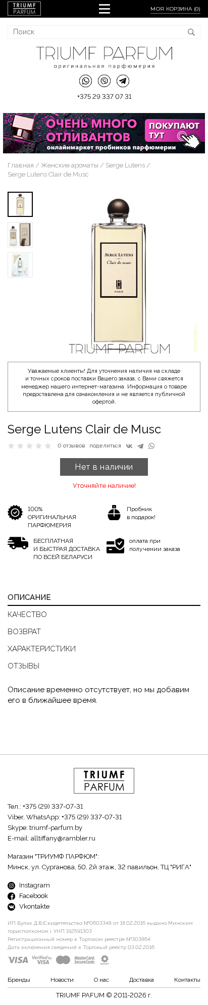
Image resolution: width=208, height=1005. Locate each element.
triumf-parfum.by (55, 827)
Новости (62, 979)
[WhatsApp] (151, 446)
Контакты (187, 979)
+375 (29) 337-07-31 (53, 806)
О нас (101, 979)
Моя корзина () (175, 9)
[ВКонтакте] (129, 446)
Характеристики (42, 648)
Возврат (24, 631)
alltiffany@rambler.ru (63, 838)
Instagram (34, 885)
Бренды (19, 979)
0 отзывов (71, 445)
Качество (27, 614)
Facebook (33, 896)
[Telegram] (140, 446)
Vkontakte (33, 906)
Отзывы (23, 666)
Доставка (141, 979)
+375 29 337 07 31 (104, 96)
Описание (29, 597)
